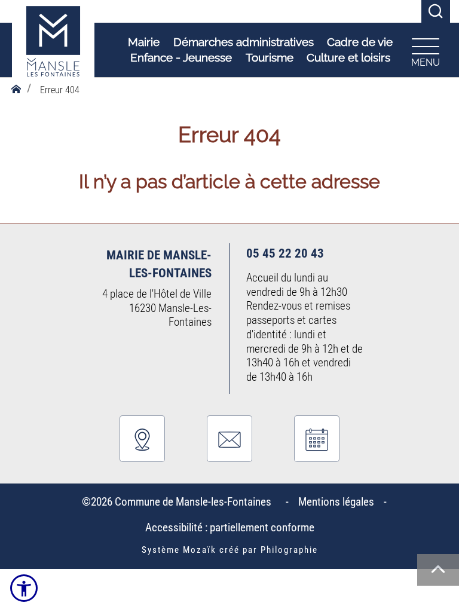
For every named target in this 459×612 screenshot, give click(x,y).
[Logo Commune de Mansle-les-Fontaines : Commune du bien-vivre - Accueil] (53, 50)
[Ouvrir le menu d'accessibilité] (24, 588)
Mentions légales (336, 502)
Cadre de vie (360, 42)
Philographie (289, 549)
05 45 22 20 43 (285, 253)
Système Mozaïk (179, 549)
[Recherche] (435, 11)
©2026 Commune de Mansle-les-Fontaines (179, 502)
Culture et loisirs (348, 57)
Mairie (144, 42)
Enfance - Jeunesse (181, 57)
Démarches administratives (243, 42)
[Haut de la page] (438, 570)
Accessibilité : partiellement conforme (229, 527)
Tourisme (269, 57)
